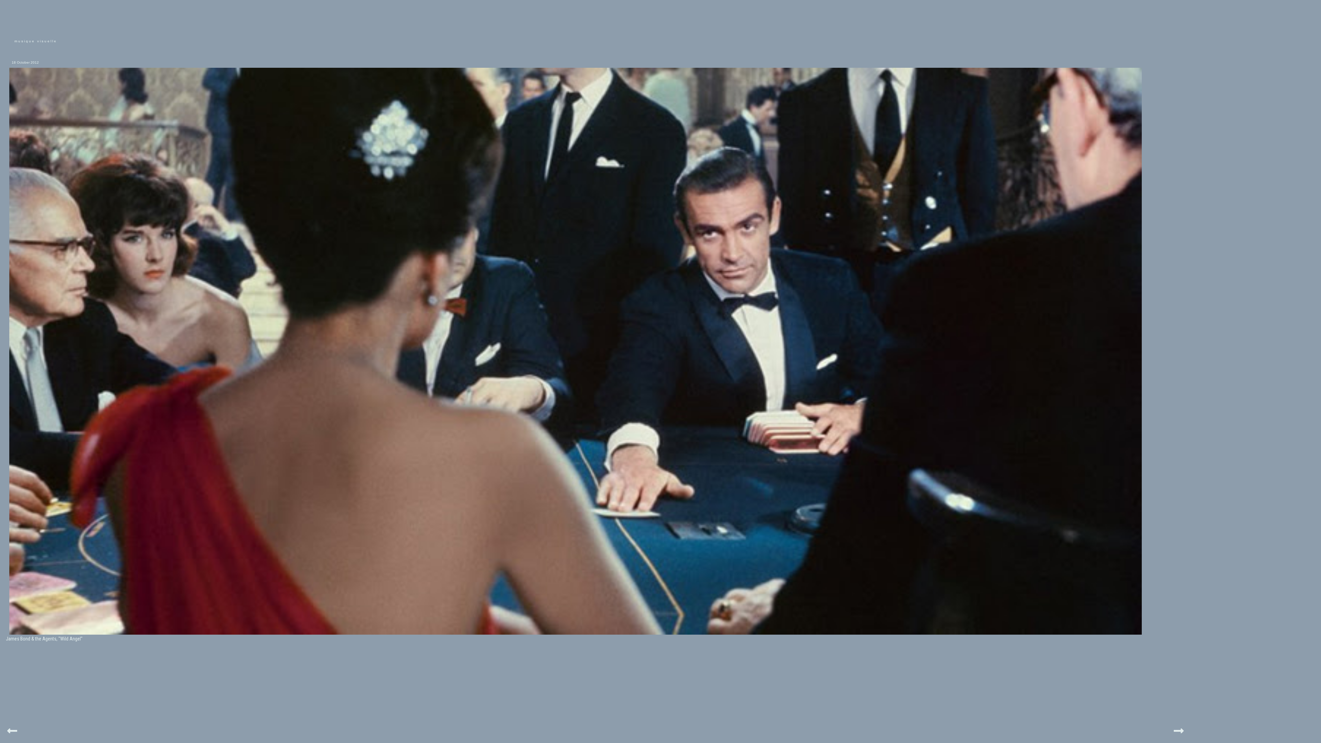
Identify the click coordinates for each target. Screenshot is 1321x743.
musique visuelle (35, 41)
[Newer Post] (12, 729)
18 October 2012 (25, 62)
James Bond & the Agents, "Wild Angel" (44, 639)
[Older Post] (1179, 729)
